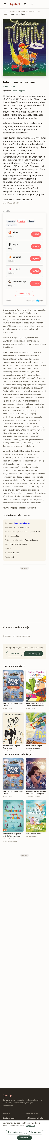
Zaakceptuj (24, 1138)
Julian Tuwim (9, 87)
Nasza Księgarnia (19, 91)
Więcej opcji (30, 1126)
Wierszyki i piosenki (22, 523)
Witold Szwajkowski (10, 841)
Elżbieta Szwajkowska (10, 839)
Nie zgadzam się (15, 1132)
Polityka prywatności (34, 1118)
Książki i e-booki (9, 1118)
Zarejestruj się (33, 654)
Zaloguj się (14, 654)
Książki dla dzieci (23, 11)
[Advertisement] (24, 595)
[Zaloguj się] (32, 4)
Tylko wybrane (34, 1132)
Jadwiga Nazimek (32, 837)
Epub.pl (15, 4)
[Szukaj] (25, 4)
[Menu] (5, 4)
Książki (12, 11)
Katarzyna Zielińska (33, 797)
